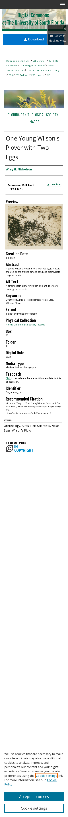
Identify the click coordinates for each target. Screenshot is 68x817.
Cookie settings (46, 776)
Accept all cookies (34, 796)
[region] (34, 782)
